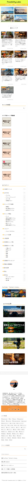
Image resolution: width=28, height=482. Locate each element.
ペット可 (4, 429)
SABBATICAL (21, 419)
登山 (14, 271)
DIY (10, 419)
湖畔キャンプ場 (15, 433)
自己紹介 (19, 435)
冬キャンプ (10, 429)
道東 (15, 257)
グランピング (24, 425)
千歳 (23, 429)
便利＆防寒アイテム (15, 218)
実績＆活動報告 (14, 264)
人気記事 (14, 238)
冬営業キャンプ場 (14, 242)
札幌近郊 (4, 433)
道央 (15, 255)
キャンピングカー (15, 276)
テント (15, 216)
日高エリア (15, 250)
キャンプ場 (4, 425)
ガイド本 (15, 198)
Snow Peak (9, 421)
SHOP (4, 421)
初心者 (15, 429)
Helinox (15, 419)
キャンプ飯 (17, 425)
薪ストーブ (15, 223)
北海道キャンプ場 (14, 245)
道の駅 (15, 280)
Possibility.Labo (14, 2)
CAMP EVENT (5, 419)
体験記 (15, 206)
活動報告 (9, 433)
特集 (11, 435)
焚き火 (22, 433)
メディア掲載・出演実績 (9, 469)
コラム (14, 427)
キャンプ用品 (14, 213)
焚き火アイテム (15, 221)
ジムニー (14, 228)
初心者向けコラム (15, 208)
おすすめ (14, 192)
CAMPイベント (14, 189)
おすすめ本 (24, 421)
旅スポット (15, 278)
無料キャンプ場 (5, 435)
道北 (15, 251)
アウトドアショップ (15, 197)
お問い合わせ (6, 461)
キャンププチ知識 (14, 204)
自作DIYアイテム (15, 210)
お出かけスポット (5, 423)
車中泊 (14, 275)
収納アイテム (5, 431)
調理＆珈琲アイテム (15, 225)
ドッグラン (24, 427)
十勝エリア (15, 248)
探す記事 (14, 267)
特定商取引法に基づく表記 (9, 472)
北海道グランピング (14, 260)
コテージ (8, 427)
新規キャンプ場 (11, 431)
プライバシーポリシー (8, 465)
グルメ (4, 427)
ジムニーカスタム (15, 231)
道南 (15, 253)
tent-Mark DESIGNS (16, 421)
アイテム (15, 195)
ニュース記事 (14, 234)
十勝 (19, 429)
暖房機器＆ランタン (15, 219)
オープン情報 (13, 423)
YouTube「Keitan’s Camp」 (10, 458)
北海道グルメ (15, 200)
